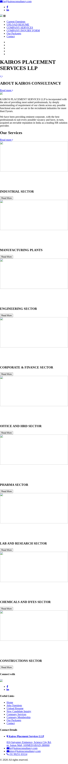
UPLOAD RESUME (18, 24)
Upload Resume (15, 708)
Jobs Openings (14, 705)
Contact (11, 36)
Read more (6, 90)
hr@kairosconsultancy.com (17, 1)
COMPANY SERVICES (20, 27)
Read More (6, 198)
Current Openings (16, 21)
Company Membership (19, 717)
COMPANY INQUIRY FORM (23, 30)
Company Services (16, 714)
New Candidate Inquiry (19, 711)
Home (10, 702)
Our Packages (14, 33)
